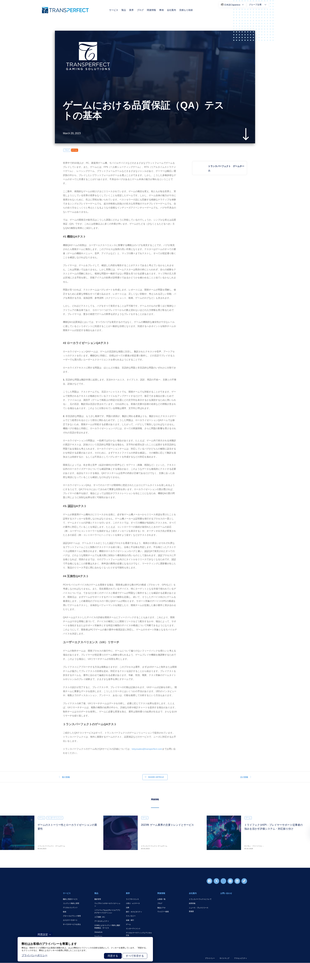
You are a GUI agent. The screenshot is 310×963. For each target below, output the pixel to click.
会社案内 (171, 10)
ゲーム (74, 150)
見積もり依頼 (186, 10)
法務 (127, 907)
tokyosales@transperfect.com (147, 749)
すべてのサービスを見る (72, 924)
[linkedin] (237, 881)
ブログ (140, 10)
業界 (131, 10)
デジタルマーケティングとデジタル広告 (139, 934)
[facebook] (209, 881)
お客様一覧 (161, 899)
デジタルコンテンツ (70, 907)
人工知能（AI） (100, 917)
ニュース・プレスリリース (198, 908)
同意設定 (43, 934)
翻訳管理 (97, 899)
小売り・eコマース (133, 903)
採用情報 (192, 903)
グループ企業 (255, 4)
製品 (123, 10)
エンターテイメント (133, 928)
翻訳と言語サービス (70, 899)
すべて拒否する (135, 955)
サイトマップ (224, 958)
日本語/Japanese (232, 5)
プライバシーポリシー (34, 955)
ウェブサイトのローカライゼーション (107, 904)
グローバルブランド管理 (72, 916)
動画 (64, 912)
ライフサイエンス (132, 899)
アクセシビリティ (240, 958)
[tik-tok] (244, 881)
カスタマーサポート (70, 920)
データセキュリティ (101, 921)
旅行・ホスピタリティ (134, 912)
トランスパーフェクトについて (200, 899)
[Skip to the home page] (65, 10)
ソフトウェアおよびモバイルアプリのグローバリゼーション (107, 911)
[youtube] (223, 881)
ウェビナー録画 (163, 911)
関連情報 (151, 10)
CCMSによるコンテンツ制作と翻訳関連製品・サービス (107, 926)
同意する (113, 955)
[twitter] (216, 881)
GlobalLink (98, 932)
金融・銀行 (130, 920)
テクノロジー (131, 916)
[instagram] (230, 881)
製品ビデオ (161, 908)
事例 (161, 10)
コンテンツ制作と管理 (71, 903)
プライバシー (210, 958)
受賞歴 (191, 911)
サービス (113, 10)
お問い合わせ (226, 893)
